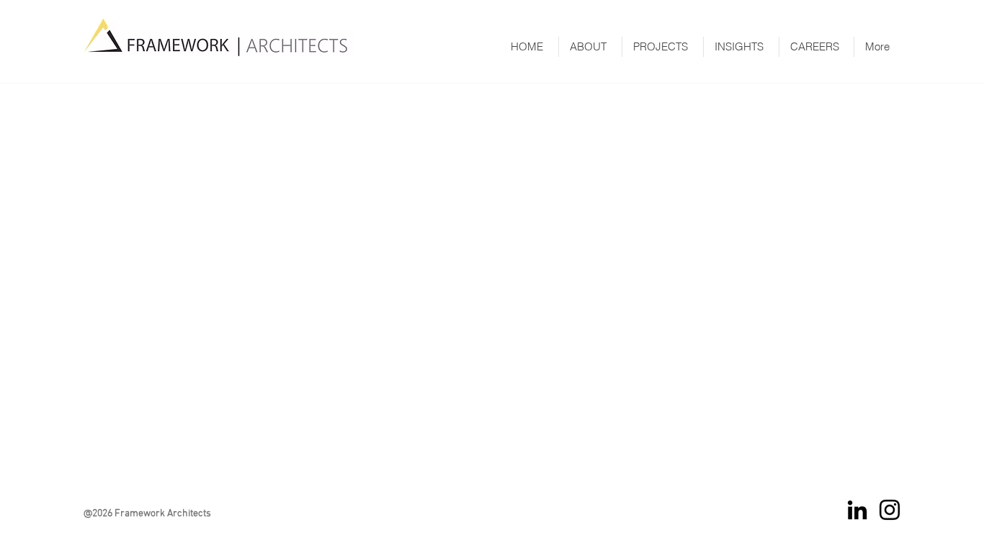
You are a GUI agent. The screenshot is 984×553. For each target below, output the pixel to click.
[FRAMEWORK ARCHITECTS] (889, 509)
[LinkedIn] (857, 509)
